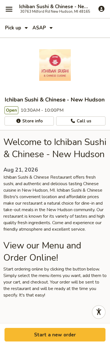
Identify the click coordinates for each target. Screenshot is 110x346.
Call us (83, 121)
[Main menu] (9, 9)
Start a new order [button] (55, 335)
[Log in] (101, 8)
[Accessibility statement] (98, 312)
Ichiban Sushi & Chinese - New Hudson (55, 7)
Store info (32, 121)
